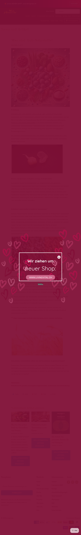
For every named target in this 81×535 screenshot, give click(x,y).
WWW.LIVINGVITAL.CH (40, 277)
